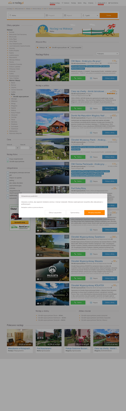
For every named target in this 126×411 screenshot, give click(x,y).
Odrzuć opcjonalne (55, 213)
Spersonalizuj (74, 213)
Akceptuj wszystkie (94, 212)
